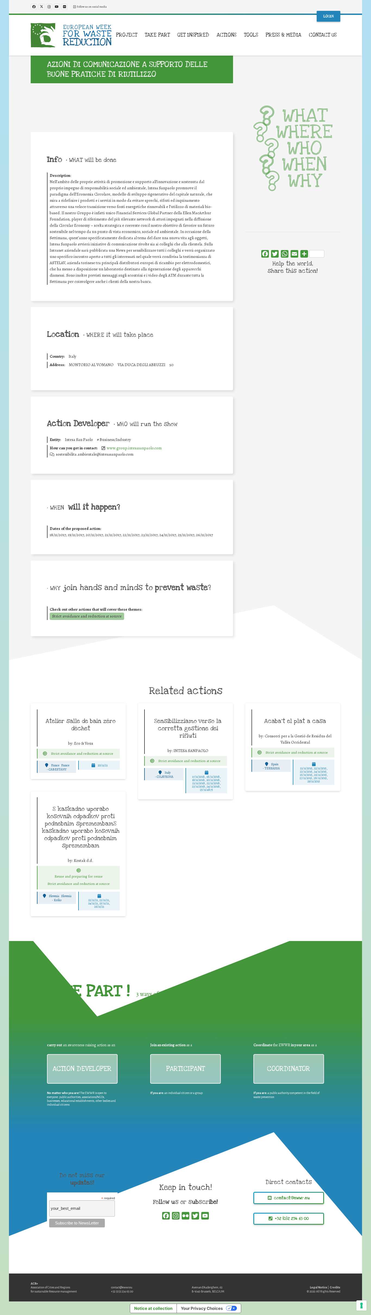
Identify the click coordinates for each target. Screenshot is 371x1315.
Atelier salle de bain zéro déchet (80, 724)
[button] (140, 35)
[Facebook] (34, 7)
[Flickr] (64, 7)
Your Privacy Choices (202, 1308)
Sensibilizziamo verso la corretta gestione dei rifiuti (187, 728)
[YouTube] (57, 7)
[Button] (44, 753)
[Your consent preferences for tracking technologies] (361, 1305)
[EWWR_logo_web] (71, 35)
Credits (335, 1287)
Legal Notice (318, 1287)
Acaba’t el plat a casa (295, 721)
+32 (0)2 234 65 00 (122, 1291)
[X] (41, 7)
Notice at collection (153, 1308)
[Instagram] (49, 7)
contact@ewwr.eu (121, 1287)
